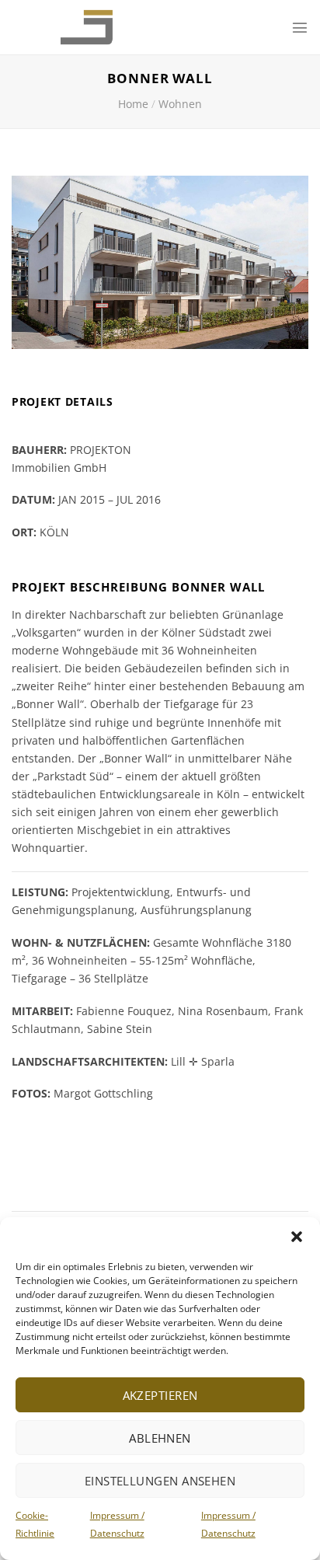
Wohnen (180, 103)
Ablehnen (160, 1438)
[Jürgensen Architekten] (72, 27)
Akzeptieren (160, 1395)
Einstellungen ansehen (160, 1480)
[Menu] (299, 27)
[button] (296, 1236)
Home (133, 103)
